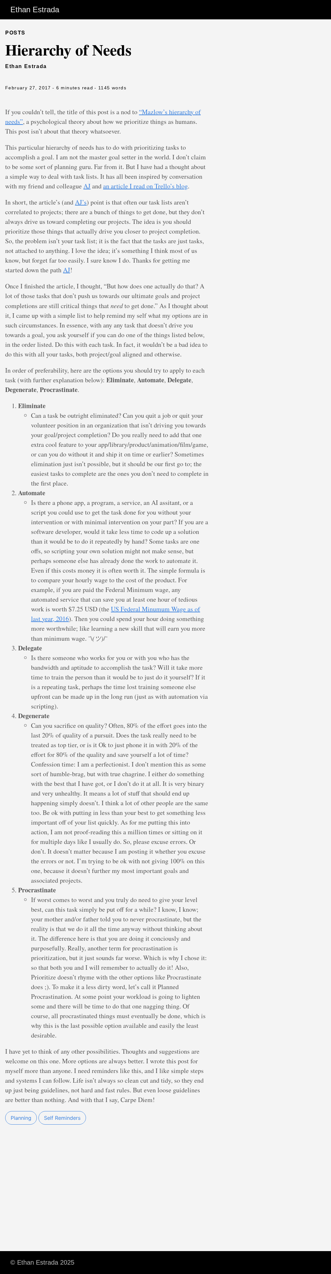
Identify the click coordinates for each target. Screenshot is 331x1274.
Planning (21, 1118)
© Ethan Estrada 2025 (42, 1262)
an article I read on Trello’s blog (145, 186)
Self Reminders (62, 1118)
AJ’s (81, 202)
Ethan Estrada (34, 9)
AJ (87, 186)
